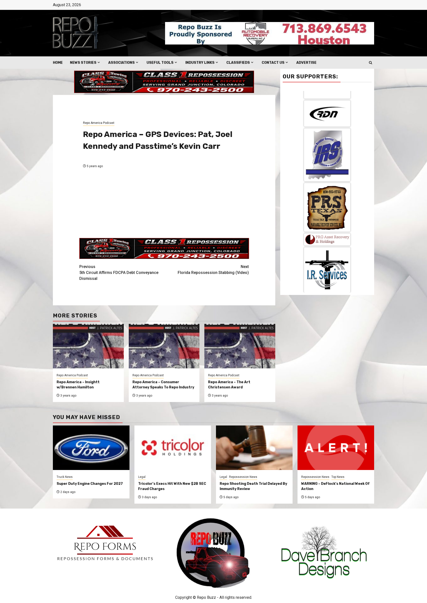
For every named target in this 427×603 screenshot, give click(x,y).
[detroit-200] (327, 261)
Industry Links (199, 63)
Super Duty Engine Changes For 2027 (90, 484)
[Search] (370, 62)
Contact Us (273, 63)
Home (58, 63)
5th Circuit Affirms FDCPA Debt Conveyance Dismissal (118, 272)
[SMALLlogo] (327, 154)
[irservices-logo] (327, 185)
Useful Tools (160, 63)
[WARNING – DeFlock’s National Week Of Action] (336, 447)
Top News (337, 477)
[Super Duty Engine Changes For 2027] (91, 447)
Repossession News (243, 477)
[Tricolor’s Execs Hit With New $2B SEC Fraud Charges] (172, 447)
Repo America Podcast (98, 123)
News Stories (83, 63)
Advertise (306, 63)
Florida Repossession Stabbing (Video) (213, 269)
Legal (142, 477)
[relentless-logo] (327, 223)
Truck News (65, 477)
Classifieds (238, 63)
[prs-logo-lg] (327, 122)
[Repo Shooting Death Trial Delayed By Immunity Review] (254, 447)
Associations (121, 63)
